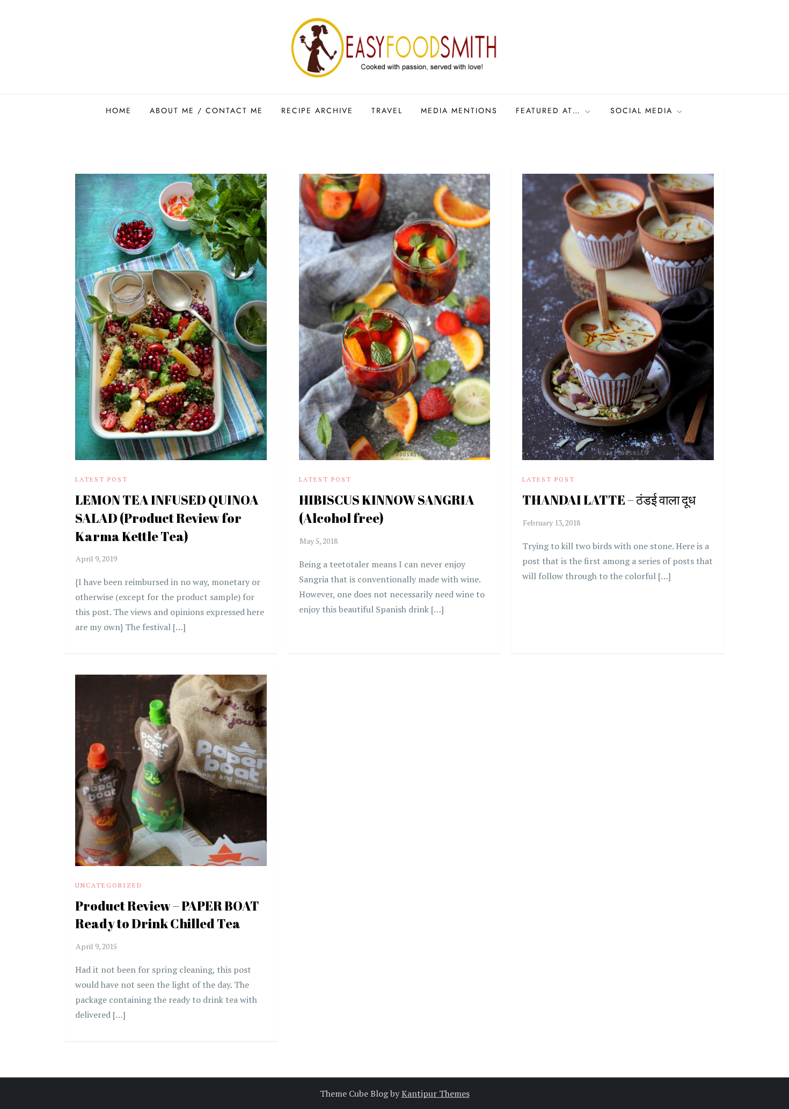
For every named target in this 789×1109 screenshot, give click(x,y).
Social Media (641, 110)
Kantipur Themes (435, 1093)
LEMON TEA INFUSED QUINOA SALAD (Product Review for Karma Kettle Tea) (167, 517)
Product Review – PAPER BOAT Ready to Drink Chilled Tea (167, 915)
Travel (387, 110)
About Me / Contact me (206, 110)
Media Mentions (459, 110)
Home (119, 110)
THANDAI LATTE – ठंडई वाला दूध (609, 499)
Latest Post (101, 479)
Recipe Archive (317, 110)
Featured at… (548, 110)
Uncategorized (108, 885)
